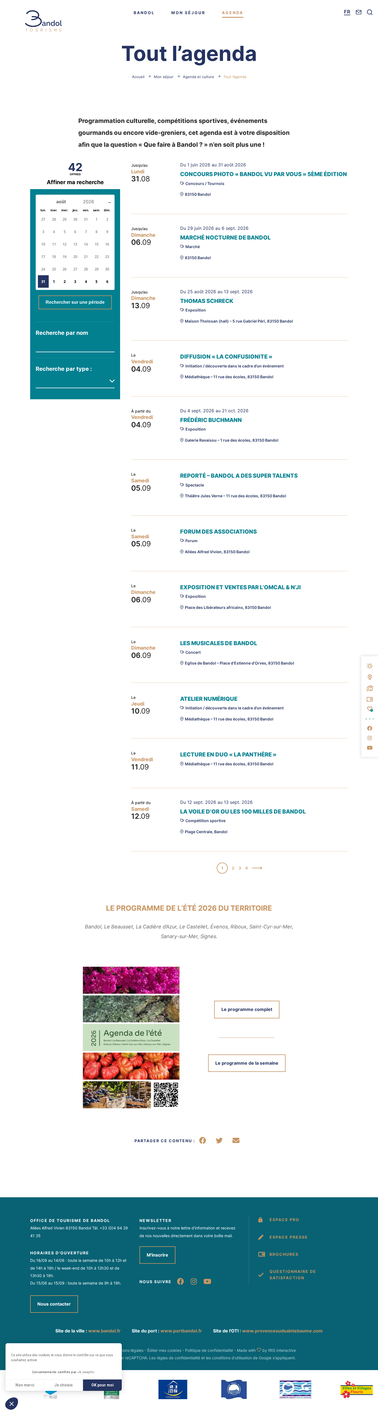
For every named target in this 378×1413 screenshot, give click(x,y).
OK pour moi (102, 1385)
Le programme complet (246, 1009)
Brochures (284, 1254)
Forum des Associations (218, 531)
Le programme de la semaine (246, 1063)
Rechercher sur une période (75, 302)
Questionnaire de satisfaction (293, 1274)
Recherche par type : (64, 369)
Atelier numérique (208, 699)
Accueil (138, 76)
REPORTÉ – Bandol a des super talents (239, 475)
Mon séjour (188, 12)
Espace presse (289, 1237)
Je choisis (63, 1385)
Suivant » (257, 869)
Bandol (144, 12)
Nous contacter (54, 1304)
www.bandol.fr (104, 1331)
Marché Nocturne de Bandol (225, 237)
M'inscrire (157, 1255)
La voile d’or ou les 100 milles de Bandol (243, 811)
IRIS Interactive (282, 1350)
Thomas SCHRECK (206, 301)
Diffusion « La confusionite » (226, 356)
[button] (11, 1403)
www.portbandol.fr (181, 1331)
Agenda (232, 12)
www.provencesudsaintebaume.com (282, 1331)
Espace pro (284, 1219)
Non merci (24, 1385)
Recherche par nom (62, 333)
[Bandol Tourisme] (43, 21)
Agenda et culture (198, 76)
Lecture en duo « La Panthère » (228, 754)
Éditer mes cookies (164, 1350)
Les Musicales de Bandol (218, 643)
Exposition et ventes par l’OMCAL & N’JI (240, 587)
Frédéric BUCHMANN (211, 420)
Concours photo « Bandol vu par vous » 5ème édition (263, 174)
